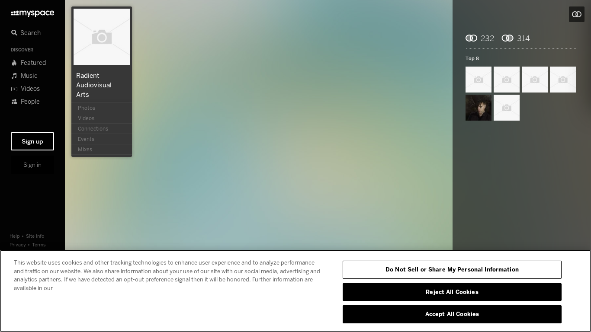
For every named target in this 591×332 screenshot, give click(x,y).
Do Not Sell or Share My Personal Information (452, 269)
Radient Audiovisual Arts (94, 85)
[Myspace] (32, 11)
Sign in (32, 165)
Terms (39, 244)
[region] (295, 291)
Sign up (32, 141)
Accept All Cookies (452, 314)
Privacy (18, 244)
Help (15, 236)
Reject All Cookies (452, 292)
